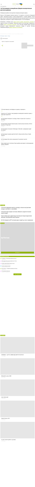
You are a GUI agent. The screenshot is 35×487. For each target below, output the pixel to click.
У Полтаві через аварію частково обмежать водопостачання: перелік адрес (16, 212)
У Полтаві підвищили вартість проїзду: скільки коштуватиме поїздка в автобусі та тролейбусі (16, 208)
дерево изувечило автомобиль (15, 27)
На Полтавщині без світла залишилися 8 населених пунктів (14, 139)
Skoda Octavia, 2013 (5, 418)
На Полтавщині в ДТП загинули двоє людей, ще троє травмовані (17, 220)
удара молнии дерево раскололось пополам (24, 21)
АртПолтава (5, 238)
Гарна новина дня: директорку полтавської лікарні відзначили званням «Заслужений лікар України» (16, 216)
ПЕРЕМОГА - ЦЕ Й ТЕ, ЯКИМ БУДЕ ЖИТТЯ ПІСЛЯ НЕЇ (12, 354)
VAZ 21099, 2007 (4, 397)
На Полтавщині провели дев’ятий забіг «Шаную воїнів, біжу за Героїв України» (16, 134)
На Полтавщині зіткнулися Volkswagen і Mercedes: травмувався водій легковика (16, 129)
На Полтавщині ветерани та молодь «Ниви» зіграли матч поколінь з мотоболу (16, 119)
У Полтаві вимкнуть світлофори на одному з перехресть (13, 109)
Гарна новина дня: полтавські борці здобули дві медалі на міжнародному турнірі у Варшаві (17, 144)
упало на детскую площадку (10, 24)
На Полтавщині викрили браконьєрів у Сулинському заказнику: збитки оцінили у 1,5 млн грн (16, 124)
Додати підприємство (17, 274)
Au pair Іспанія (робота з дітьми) (8, 439)
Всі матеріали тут (17, 252)
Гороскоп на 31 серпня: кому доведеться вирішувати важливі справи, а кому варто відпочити (16, 114)
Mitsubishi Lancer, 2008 (6, 376)
